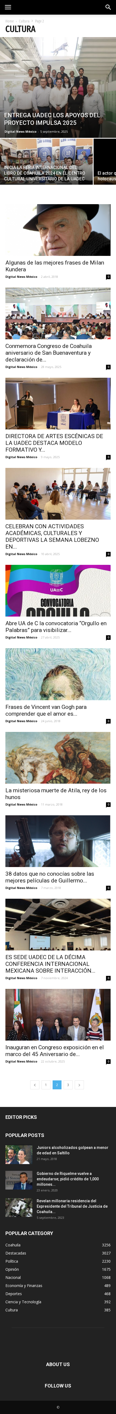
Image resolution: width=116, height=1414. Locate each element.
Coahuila (13, 1244)
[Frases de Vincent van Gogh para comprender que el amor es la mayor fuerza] (58, 674)
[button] (108, 7)
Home (9, 21)
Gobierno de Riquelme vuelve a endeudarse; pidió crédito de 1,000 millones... (68, 1179)
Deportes (13, 1293)
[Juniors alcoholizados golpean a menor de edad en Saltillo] (18, 1154)
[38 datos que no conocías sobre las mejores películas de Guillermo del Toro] (58, 841)
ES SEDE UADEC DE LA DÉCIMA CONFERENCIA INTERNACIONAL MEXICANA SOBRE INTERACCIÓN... (50, 964)
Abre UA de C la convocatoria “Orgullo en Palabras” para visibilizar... (56, 626)
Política (11, 1261)
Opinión (12, 1269)
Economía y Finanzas (23, 1285)
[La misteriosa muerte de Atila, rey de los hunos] (58, 758)
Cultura (24, 21)
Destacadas (15, 1253)
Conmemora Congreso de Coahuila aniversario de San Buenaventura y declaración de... (48, 353)
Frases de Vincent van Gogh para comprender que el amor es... (46, 710)
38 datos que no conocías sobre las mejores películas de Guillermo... (49, 877)
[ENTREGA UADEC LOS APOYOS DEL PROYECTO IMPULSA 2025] (58, 87)
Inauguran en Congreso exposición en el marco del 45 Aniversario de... (54, 1050)
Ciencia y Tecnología (23, 1301)
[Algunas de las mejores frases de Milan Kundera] (58, 230)
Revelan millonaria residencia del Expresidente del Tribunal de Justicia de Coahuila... (72, 1206)
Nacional (13, 1277)
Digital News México (20, 131)
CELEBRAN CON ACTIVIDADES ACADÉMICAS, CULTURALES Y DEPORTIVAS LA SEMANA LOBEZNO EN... (52, 536)
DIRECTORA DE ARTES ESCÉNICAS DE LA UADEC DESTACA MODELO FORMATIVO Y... (54, 443)
